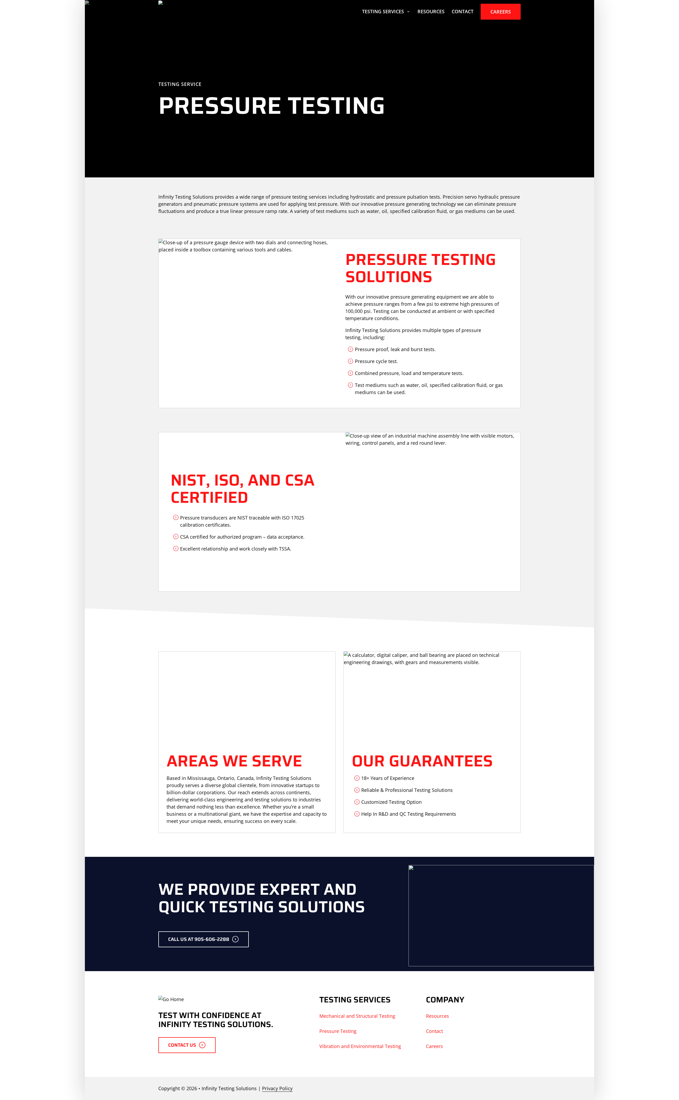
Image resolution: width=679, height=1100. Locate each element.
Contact (462, 11)
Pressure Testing (337, 1031)
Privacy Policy (277, 1088)
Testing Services (383, 11)
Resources (431, 11)
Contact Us (182, 1045)
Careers (500, 11)
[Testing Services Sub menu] (408, 11)
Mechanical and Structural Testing (357, 1016)
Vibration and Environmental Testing (360, 1046)
